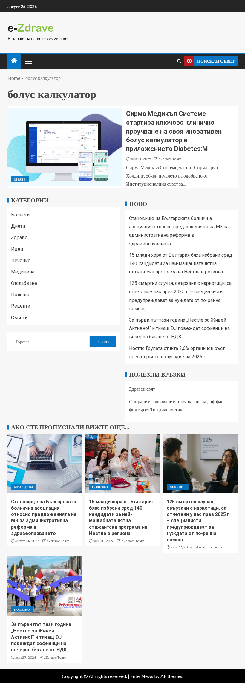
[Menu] (28, 61)
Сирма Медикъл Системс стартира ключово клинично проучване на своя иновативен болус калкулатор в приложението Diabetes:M (174, 131)
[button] (28, 61)
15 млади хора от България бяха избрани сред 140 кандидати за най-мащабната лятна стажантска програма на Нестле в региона (180, 263)
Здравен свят (142, 389)
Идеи (17, 249)
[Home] (14, 60)
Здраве (20, 179)
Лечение (20, 260)
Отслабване (24, 283)
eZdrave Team (169, 159)
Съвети (19, 317)
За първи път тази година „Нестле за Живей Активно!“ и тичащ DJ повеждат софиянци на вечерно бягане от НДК (179, 328)
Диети (18, 226)
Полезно (20, 294)
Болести (20, 215)
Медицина (22, 272)
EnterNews (141, 676)
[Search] (179, 61)
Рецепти (20, 306)
